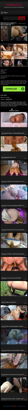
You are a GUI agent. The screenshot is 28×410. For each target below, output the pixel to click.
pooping (25, 104)
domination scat (21, 102)
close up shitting (7, 101)
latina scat (5, 104)
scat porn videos (18, 104)
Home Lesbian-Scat (7, 406)
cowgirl (14, 101)
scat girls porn (4, 105)
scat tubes (13, 103)
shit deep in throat (5, 102)
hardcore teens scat (5, 103)
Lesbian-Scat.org (21, 406)
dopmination (13, 102)
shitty (24, 101)
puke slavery (19, 101)
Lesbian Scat (9, 99)
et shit (9, 105)
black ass (11, 104)
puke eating (19, 103)
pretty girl (14, 105)
